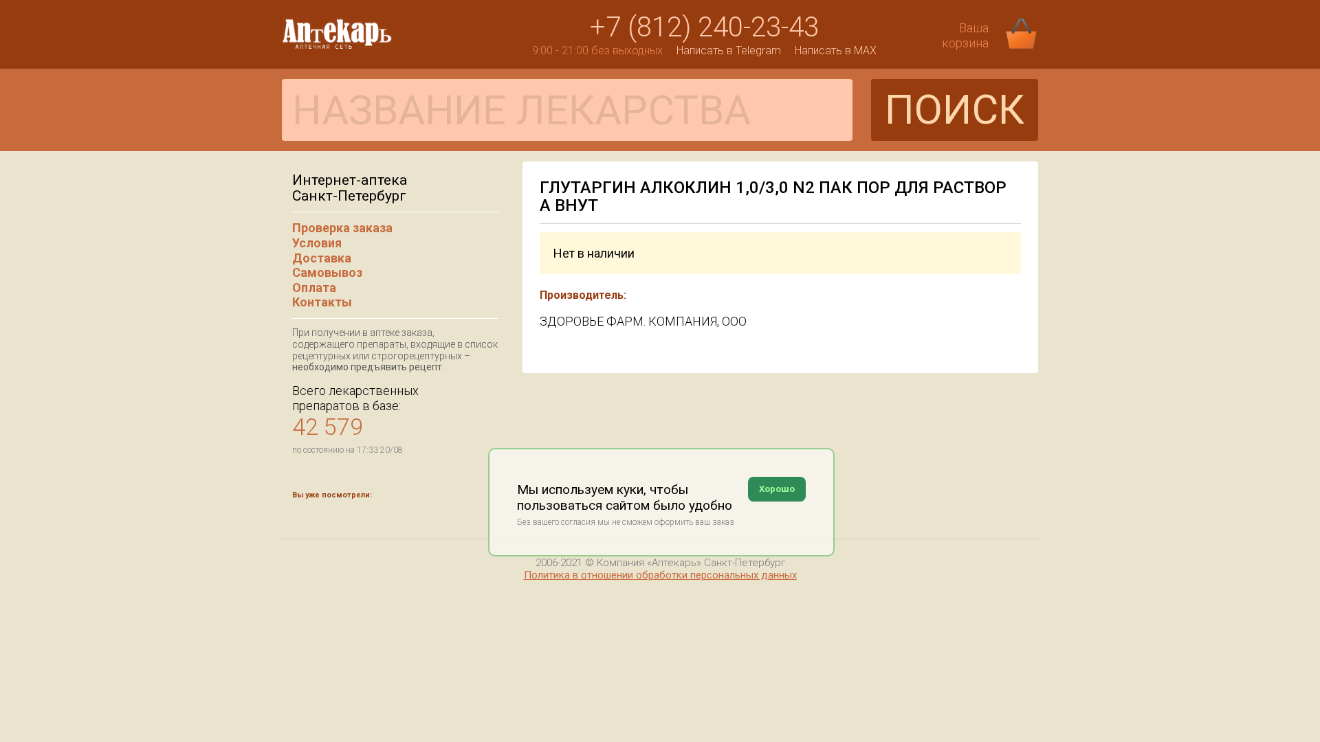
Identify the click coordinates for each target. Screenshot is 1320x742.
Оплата (314, 287)
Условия (317, 243)
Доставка (321, 258)
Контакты (322, 302)
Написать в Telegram (728, 50)
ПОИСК (954, 109)
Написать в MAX (836, 50)
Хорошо (777, 489)
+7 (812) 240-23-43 (704, 27)
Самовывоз (327, 272)
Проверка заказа (342, 228)
